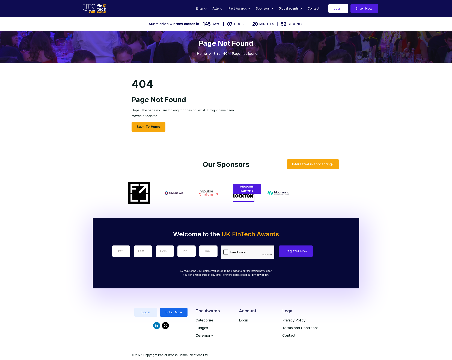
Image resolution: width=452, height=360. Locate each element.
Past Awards (237, 8)
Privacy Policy (293, 320)
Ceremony (204, 335)
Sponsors (263, 8)
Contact (313, 8)
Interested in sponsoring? (313, 164)
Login (338, 8)
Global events (289, 8)
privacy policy (260, 274)
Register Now (297, 251)
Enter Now (364, 8)
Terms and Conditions (300, 328)
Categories (205, 320)
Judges (202, 328)
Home (202, 53)
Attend (217, 8)
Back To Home (148, 126)
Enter (199, 8)
